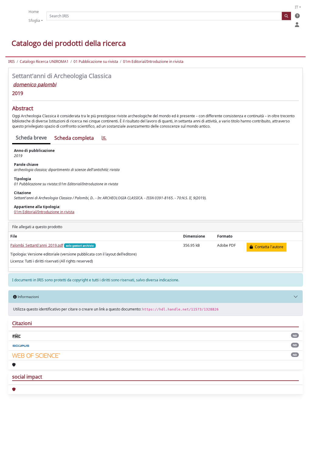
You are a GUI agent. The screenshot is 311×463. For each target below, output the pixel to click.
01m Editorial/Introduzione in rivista (153, 61)
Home (34, 11)
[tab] (104, 138)
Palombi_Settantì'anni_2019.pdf (36, 245)
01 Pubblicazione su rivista (95, 61)
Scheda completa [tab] (74, 138)
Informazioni (28, 296)
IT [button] (296, 7)
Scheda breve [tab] (31, 137)
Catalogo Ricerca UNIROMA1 (44, 61)
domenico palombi (34, 84)
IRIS (11, 61)
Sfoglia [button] (34, 20)
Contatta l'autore (268, 246)
